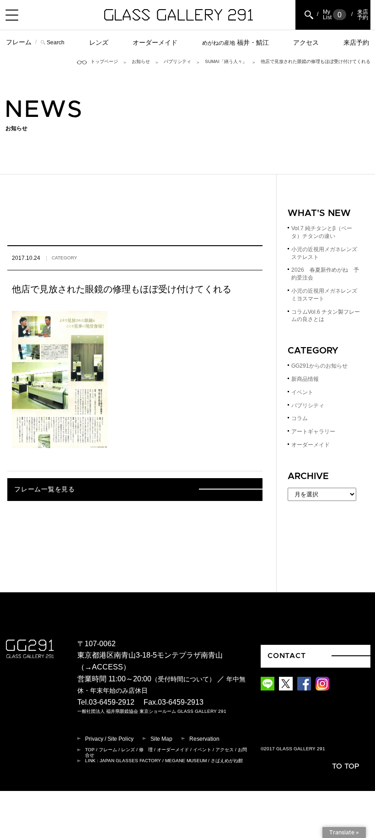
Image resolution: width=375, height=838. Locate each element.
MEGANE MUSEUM (186, 760)
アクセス (306, 42)
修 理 (146, 749)
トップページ (104, 61)
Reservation (204, 739)
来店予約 (356, 42)
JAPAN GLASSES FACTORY (130, 760)
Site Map (161, 739)
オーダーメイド (155, 42)
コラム (299, 418)
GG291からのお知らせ (319, 366)
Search (55, 42)
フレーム (19, 42)
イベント (302, 392)
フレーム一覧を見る (44, 489)
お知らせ (141, 61)
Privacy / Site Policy (109, 739)
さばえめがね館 (227, 760)
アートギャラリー (313, 431)
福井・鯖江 (235, 42)
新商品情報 (305, 379)
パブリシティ (177, 61)
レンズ (98, 42)
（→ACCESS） (103, 667)
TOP (90, 749)
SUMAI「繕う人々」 (226, 61)
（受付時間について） (183, 679)
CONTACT (287, 655)
